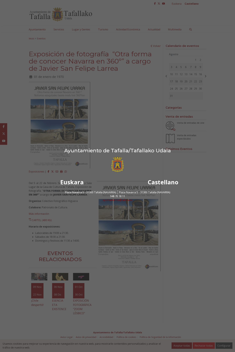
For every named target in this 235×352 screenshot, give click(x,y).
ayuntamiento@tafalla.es (117, 200)
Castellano (163, 182)
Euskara (72, 182)
